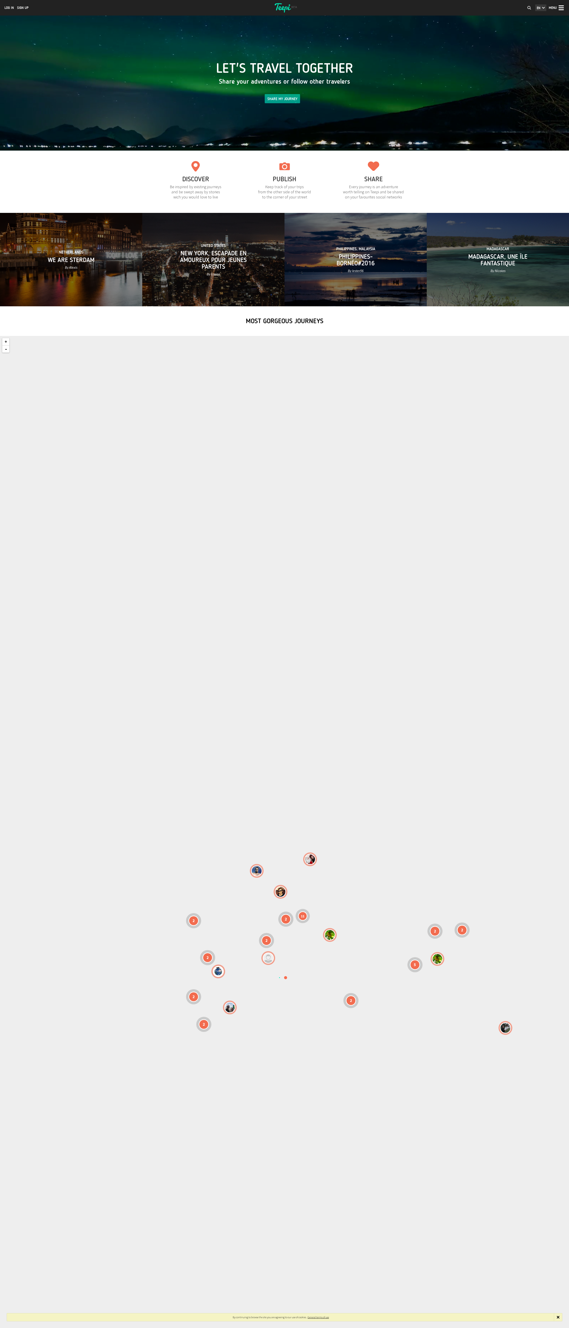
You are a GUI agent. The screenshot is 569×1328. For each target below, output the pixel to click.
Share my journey (282, 99)
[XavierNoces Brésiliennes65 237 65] (229, 1007)
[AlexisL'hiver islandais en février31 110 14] (256, 870)
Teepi (284, 7)
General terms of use (318, 1317)
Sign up (22, 8)
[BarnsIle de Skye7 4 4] (280, 891)
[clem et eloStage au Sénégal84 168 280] (268, 958)
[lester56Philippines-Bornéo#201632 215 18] (437, 959)
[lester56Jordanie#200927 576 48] (329, 934)
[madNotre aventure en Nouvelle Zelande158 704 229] (505, 1027)
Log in (9, 8)
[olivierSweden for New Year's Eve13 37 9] (310, 859)
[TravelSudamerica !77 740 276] (218, 971)
